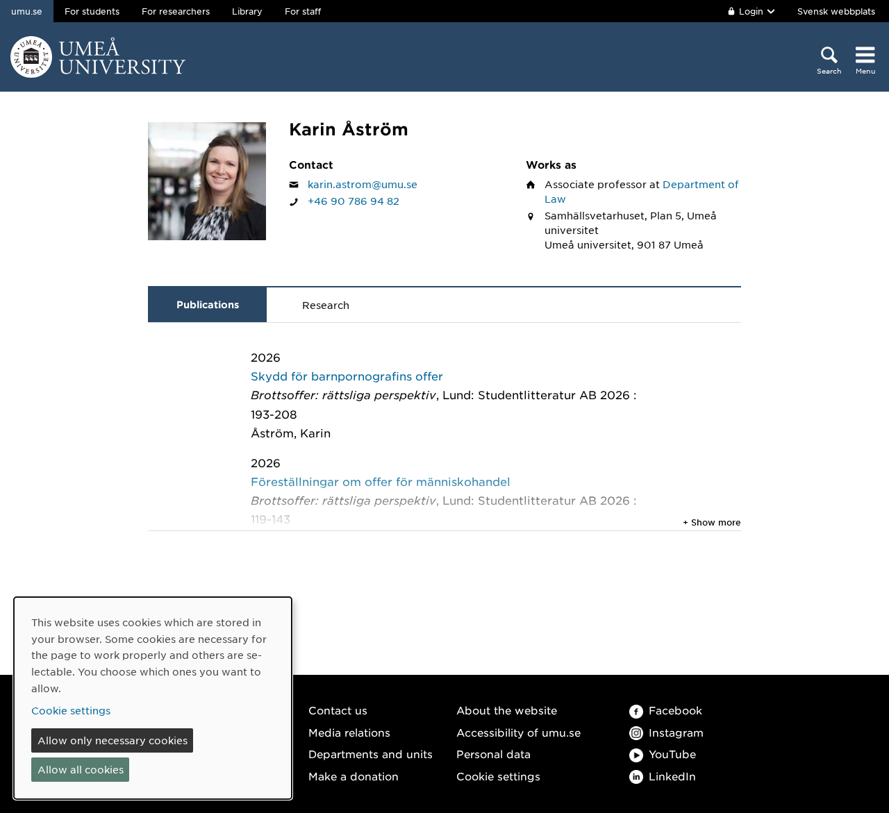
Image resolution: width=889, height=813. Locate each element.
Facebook (675, 709)
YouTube (672, 753)
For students (92, 11)
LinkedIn (672, 775)
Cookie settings (498, 775)
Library (247, 11)
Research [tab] (325, 305)
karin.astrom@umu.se (362, 184)
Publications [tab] (207, 304)
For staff (303, 11)
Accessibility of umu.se (518, 732)
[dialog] (153, 698)
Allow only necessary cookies (113, 740)
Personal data (493, 753)
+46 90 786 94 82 (353, 200)
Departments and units (370, 753)
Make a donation (353, 775)
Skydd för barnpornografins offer (347, 376)
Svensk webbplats (836, 11)
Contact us (337, 709)
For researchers (176, 11)
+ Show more (712, 522)
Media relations (349, 732)
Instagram (676, 732)
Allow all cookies (81, 769)
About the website (506, 709)
